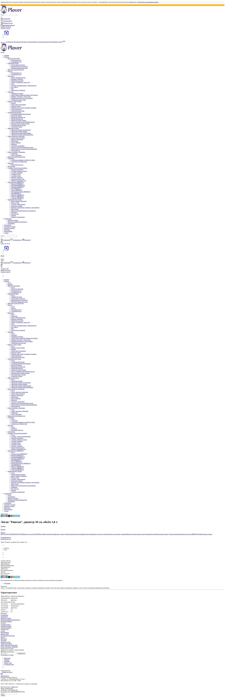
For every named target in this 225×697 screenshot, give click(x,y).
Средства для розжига (17, 146)
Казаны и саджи (5, 642)
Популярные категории (8, 635)
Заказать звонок (5, 272)
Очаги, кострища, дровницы (16, 152)
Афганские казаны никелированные (22, 134)
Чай (12, 88)
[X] (9, 516)
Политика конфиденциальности (17, 222)
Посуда (10, 71)
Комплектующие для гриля (19, 68)
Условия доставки (6, 626)
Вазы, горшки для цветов (18, 201)
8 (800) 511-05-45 (6, 27)
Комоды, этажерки (16, 177)
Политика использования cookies (148, 2)
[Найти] (1, 238)
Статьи (6, 233)
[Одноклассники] (4, 516)
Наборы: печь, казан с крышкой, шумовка (23, 107)
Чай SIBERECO (16, 193)
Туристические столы (17, 179)
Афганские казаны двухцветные (21, 130)
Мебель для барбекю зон (18, 180)
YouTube (6, 661)
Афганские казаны (14, 128)
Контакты (7, 230)
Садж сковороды (16, 109)
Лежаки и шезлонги (17, 169)
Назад (9, 283)
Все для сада (15, 214)
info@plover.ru (5, 676)
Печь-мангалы (15, 150)
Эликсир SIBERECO (17, 198)
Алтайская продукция (15, 112)
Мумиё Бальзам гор (17, 119)
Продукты (11, 76)
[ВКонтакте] (2, 516)
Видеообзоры (8, 231)
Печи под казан (16, 106)
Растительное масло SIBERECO (20, 191)
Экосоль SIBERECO (17, 196)
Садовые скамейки (17, 172)
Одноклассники (9, 664)
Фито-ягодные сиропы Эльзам (20, 123)
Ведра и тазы (15, 203)
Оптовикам (11, 223)
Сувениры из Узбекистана (19, 161)
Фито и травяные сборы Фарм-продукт (23, 122)
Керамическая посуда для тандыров (22, 98)
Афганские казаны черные (19, 131)
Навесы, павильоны (17, 139)
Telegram (6, 659)
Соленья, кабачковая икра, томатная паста (23, 85)
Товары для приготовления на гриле (22, 147)
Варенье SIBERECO (17, 184)
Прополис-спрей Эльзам (18, 120)
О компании (8, 218)
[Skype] (16, 516)
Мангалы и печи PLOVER (16, 69)
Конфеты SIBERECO (17, 187)
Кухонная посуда (16, 60)
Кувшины (14, 212)
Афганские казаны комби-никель (21, 133)
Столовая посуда (16, 62)
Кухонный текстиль (17, 165)
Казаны (13, 103)
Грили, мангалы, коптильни (16, 136)
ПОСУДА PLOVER (14, 58)
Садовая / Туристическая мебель (18, 168)
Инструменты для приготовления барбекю (24, 149)
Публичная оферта (6, 621)
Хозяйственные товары (15, 199)
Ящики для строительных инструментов (23, 210)
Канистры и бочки (16, 206)
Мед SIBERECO (16, 188)
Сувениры (11, 158)
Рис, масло (14, 87)
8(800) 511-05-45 (5, 270)
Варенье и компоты (17, 79)
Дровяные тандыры (17, 93)
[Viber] (12, 516)
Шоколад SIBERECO (17, 195)
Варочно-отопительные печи (16, 157)
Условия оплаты (5, 624)
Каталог (6, 57)
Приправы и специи (17, 81)
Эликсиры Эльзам (16, 126)
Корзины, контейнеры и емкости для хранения (25, 207)
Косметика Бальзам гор (18, 117)
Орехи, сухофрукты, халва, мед (20, 82)
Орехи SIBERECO (16, 190)
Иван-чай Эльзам (16, 115)
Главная (6, 55)
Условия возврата (6, 627)
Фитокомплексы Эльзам (18, 125)
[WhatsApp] (14, 516)
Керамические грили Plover (19, 66)
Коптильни (14, 141)
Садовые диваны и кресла (19, 171)
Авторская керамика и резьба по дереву (23, 160)
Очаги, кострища (16, 155)
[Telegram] (19, 516)
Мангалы (14, 144)
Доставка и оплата (9, 226)
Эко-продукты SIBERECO (16, 182)
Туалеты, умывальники (18, 204)
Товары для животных (18, 217)
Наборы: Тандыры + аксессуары (21, 96)
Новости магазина (8, 651)
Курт (12, 84)
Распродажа (11, 166)
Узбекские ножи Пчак (17, 111)
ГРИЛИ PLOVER (13, 63)
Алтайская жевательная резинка (20, 114)
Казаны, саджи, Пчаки (15, 101)
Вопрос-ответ (5, 634)
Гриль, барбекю (16, 142)
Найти (3, 695)
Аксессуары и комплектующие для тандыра (24, 95)
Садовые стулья (16, 176)
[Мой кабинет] (2, 242)
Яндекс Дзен (8, 663)
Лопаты (13, 215)
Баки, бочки (14, 209)
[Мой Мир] (7, 516)
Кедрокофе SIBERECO (18, 185)
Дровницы (14, 153)
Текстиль (11, 163)
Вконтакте (7, 658)
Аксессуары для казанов (18, 104)
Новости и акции (13, 220)
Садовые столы (15, 174)
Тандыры (11, 92)
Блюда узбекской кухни (18, 77)
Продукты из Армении (18, 90)
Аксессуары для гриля (18, 65)
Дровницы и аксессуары (18, 100)
